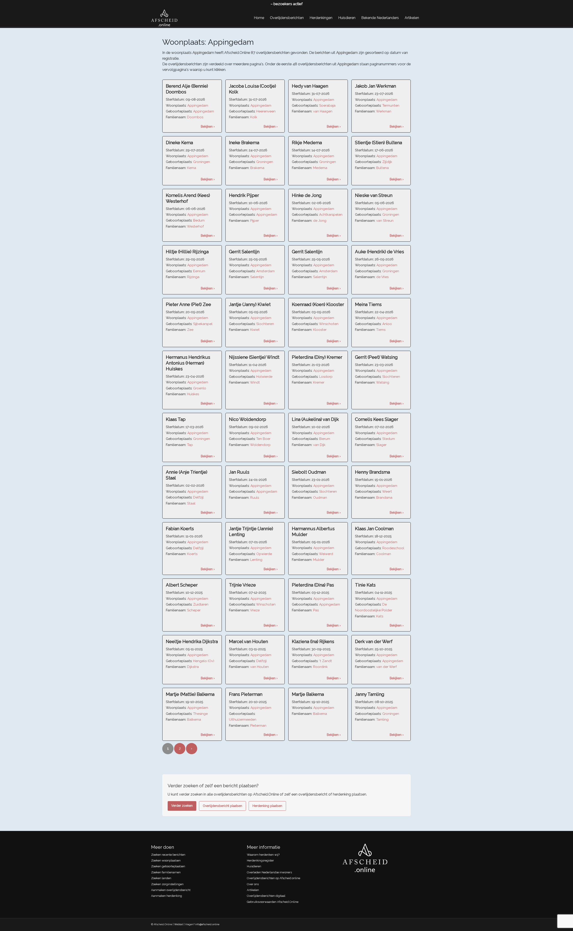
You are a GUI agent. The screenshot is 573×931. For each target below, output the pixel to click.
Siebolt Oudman (309, 472)
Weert (387, 492)
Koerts (192, 554)
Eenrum (199, 271)
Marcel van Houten (248, 641)
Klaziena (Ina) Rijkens (313, 641)
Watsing (382, 382)
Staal (191, 503)
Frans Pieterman (245, 694)
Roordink (320, 667)
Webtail (178, 924)
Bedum (199, 220)
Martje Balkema (308, 694)
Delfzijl (198, 497)
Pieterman (258, 726)
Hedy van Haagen (310, 86)
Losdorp (326, 377)
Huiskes (193, 394)
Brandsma (384, 498)
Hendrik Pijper (244, 195)
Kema (191, 168)
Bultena (382, 168)
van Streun (384, 221)
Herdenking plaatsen (267, 806)
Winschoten (328, 324)
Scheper (194, 610)
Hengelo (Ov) (203, 661)
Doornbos (195, 117)
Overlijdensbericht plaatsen (222, 806)
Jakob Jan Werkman (375, 86)
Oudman (320, 498)
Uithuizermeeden (242, 720)
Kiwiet (255, 330)
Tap (190, 445)
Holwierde (264, 377)
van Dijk (319, 445)
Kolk (253, 117)
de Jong (319, 221)
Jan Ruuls (239, 472)
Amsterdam (265, 271)
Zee (190, 330)
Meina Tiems (368, 304)
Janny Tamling (369, 694)
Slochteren (265, 324)
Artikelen (253, 890)
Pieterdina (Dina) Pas (313, 585)
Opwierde (264, 554)
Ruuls (254, 498)
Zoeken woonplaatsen (166, 860)
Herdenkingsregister (260, 860)
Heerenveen (266, 111)
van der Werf (386, 667)
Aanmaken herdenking (166, 895)
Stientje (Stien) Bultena (378, 142)
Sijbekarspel (202, 324)
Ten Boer (263, 439)
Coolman (383, 554)
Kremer (318, 382)
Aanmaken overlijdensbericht (170, 890)
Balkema (194, 720)
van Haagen (322, 111)
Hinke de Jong (307, 195)
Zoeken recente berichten (168, 854)
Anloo (387, 324)
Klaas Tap (176, 419)
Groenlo (199, 388)
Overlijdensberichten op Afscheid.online (273, 878)
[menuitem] (259, 18)
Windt (255, 382)
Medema (320, 168)
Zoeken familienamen (166, 872)
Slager (381, 445)
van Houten (259, 667)
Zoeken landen (161, 878)
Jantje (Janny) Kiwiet (250, 304)
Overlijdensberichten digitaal (266, 895)
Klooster (320, 330)
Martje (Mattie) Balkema (190, 694)
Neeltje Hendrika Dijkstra (192, 641)
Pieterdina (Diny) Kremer (317, 357)
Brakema (257, 168)
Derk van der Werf (374, 641)
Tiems (380, 330)
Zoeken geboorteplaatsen (168, 866)
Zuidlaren (200, 604)
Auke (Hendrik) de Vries (379, 251)
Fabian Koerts (180, 528)
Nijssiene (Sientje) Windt (254, 357)
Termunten (390, 105)
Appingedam (197, 105)
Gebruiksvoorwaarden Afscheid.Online (272, 902)
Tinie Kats (365, 585)
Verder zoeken (182, 805)
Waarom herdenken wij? (263, 854)
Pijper (254, 221)
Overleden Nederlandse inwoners (269, 872)
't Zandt (325, 661)
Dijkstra (193, 667)
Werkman (383, 111)
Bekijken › (208, 126)
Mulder (318, 560)
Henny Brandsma (372, 472)
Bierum (324, 439)
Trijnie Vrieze (242, 585)
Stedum (388, 439)
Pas (316, 610)
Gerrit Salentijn (244, 251)
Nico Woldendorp (247, 419)
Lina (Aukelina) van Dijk (315, 419)
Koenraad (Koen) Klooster (318, 304)
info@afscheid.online (207, 924)
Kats (379, 616)
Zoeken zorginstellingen (167, 884)
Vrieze (255, 610)
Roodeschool (393, 548)
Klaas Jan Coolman (374, 528)
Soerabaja (327, 105)
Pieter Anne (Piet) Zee (188, 304)
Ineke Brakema (244, 142)
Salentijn (257, 277)
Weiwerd (326, 554)
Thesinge (200, 714)
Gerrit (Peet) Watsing (376, 357)
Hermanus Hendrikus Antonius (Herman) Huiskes (188, 363)
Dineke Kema (179, 142)
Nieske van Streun (373, 195)
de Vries (382, 277)
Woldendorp (260, 445)
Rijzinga (193, 277)
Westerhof (195, 226)
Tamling (382, 720)
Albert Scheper (182, 585)
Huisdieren (254, 866)
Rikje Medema (307, 142)
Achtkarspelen (330, 215)
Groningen (201, 162)
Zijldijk (387, 162)
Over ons (253, 884)
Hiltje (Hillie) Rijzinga (187, 251)
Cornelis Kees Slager (376, 419)
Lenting (256, 560)
